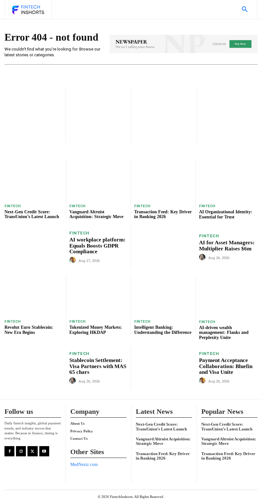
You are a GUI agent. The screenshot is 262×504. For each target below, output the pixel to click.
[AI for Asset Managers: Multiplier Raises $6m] (165, 247)
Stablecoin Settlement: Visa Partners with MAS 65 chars (97, 366)
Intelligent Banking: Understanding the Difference (162, 330)
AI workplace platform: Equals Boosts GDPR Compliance (97, 246)
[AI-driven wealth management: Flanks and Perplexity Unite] (228, 295)
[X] (32, 451)
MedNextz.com (84, 464)
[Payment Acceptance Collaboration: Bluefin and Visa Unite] (165, 368)
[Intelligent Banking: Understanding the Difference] (163, 295)
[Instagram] (21, 451)
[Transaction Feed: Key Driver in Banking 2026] (163, 180)
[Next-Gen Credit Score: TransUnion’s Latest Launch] (33, 180)
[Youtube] (44, 451)
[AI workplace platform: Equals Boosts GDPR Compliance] (35, 247)
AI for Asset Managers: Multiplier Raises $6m (227, 246)
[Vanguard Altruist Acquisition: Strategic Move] (98, 180)
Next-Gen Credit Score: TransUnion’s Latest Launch (31, 214)
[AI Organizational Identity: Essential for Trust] (228, 180)
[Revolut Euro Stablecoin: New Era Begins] (33, 295)
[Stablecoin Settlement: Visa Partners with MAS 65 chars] (35, 367)
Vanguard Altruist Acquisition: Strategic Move (96, 214)
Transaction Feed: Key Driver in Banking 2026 (163, 214)
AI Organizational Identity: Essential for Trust (225, 214)
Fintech (12, 206)
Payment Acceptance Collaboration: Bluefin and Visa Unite (225, 366)
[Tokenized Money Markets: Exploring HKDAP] (98, 295)
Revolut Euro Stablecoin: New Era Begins (28, 330)
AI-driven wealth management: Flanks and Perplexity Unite (224, 332)
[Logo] (28, 10)
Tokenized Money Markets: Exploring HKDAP (95, 330)
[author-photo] (73, 260)
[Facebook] (9, 451)
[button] (244, 9)
